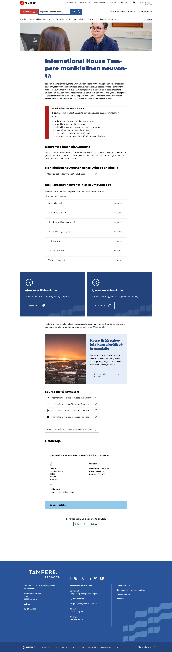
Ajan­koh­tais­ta (118, 11)
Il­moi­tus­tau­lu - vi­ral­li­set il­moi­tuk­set (132, 590)
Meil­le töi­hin (122, 594)
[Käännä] (134, 2)
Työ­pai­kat (112, 2)
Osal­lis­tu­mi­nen (85, 2)
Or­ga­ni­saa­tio (61, 19)
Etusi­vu (23, 19)
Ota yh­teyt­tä (145, 11)
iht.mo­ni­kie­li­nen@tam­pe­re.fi (91, 327)
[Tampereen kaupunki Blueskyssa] (95, 578)
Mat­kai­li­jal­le (71, 2)
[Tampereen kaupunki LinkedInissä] (89, 578)
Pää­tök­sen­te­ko (100, 2)
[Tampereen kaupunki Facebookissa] (70, 578)
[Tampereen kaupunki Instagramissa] (76, 578)
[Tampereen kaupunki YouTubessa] (101, 578)
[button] (77, 524)
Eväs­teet (75, 647)
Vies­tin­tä (120, 598)
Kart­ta (131, 11)
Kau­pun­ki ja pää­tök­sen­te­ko (41, 19)
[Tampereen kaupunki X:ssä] (82, 578)
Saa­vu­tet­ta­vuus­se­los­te (89, 647)
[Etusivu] (29, 3)
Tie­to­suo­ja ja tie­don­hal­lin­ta (111, 647)
